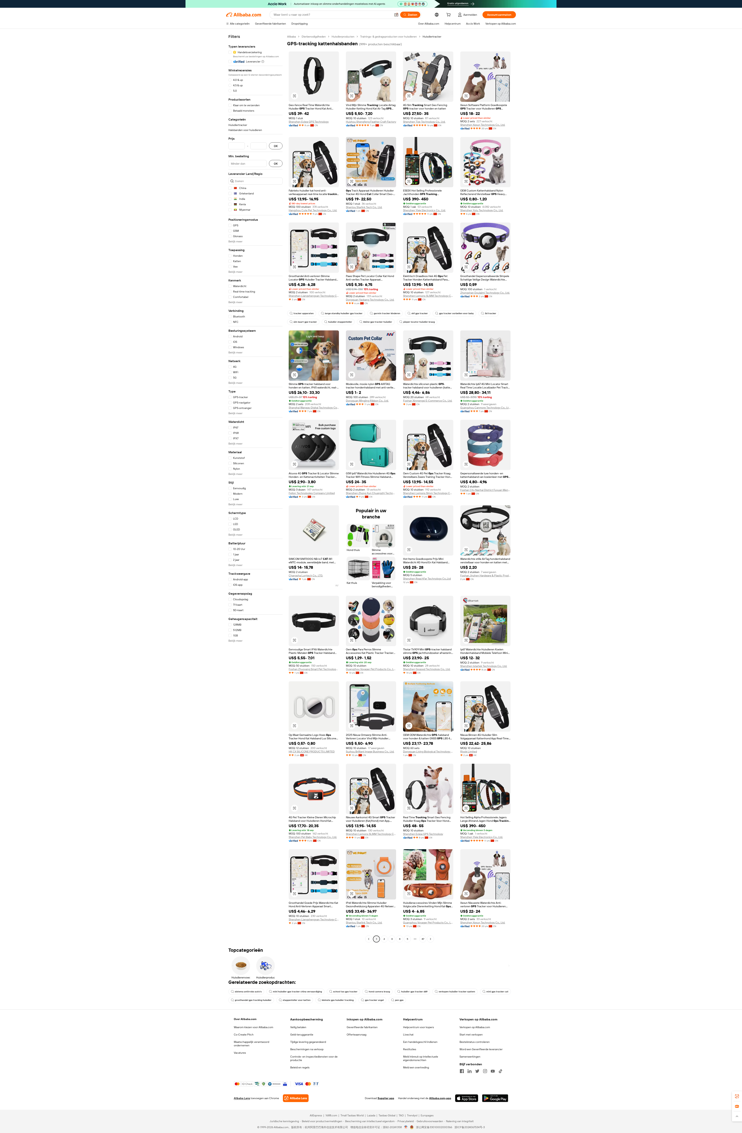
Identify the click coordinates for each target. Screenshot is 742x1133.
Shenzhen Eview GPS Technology (309, 121)
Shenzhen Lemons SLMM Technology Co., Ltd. (428, 295)
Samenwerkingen (469, 1056)
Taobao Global (387, 1115)
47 (423, 939)
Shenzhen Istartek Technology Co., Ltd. (483, 666)
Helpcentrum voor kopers (418, 1027)
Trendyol (412, 1115)
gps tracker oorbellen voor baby (456, 313)
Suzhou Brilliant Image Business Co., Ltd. (370, 751)
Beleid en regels (300, 1067)
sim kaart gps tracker (305, 322)
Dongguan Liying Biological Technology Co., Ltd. (428, 751)
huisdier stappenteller (340, 322)
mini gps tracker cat (497, 991)
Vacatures (240, 1052)
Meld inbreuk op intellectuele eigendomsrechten (420, 1058)
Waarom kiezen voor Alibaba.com (253, 1027)
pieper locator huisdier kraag (419, 322)
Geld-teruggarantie (301, 1034)
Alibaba (291, 36)
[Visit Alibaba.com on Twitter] (477, 1071)
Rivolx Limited (468, 751)
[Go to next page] (430, 938)
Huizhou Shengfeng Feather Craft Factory (371, 121)
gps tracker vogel (374, 1000)
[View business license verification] (406, 1127)
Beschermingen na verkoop (306, 1049)
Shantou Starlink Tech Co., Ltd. (364, 207)
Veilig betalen (298, 1027)
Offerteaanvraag (356, 1034)
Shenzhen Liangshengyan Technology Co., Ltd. (314, 295)
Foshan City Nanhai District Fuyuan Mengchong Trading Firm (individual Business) (485, 490)
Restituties (409, 1049)
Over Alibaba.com (245, 1019)
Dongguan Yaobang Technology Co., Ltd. (370, 299)
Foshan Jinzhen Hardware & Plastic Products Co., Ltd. (485, 575)
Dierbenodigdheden (314, 36)
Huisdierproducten (343, 36)
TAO (401, 1115)
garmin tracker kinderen (387, 313)
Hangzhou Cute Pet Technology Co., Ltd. (313, 210)
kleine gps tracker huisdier (377, 322)
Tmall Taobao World (352, 1115)
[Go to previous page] (368, 938)
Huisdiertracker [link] (432, 36)
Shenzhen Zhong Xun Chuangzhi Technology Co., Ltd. (371, 493)
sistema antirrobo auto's (248, 991)
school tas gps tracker (345, 991)
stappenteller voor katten (297, 1000)
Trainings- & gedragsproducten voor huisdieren (388, 36)
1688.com (331, 1115)
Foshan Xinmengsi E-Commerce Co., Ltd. (427, 400)
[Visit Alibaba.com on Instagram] (485, 1071)
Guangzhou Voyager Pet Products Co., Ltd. (371, 669)
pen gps (399, 1000)
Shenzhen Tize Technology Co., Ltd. (424, 121)
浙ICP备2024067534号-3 (469, 1127)
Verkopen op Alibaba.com (474, 1027)
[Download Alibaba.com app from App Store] (466, 1098)
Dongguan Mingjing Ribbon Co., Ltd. (367, 400)
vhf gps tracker (419, 313)
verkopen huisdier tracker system (457, 991)
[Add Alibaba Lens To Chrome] (296, 1098)
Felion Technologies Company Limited (312, 493)
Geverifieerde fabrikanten (362, 1027)
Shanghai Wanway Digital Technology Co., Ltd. (314, 407)
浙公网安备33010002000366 (434, 1127)
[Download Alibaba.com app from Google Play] (495, 1098)
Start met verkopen (471, 1034)
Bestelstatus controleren (474, 1041)
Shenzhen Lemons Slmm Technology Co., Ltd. (428, 493)
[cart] (449, 15)
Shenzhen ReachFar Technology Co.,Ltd (427, 578)
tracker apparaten (304, 313)
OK (276, 146)
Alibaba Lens (242, 1098)
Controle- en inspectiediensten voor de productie (314, 1058)
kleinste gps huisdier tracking (338, 1000)
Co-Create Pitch (244, 1034)
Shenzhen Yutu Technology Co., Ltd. (481, 210)
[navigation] (255, 488)
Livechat (408, 1034)
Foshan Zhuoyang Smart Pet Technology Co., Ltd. (314, 669)
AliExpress (316, 1115)
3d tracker (490, 313)
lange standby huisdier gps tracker (343, 313)
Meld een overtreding (416, 1067)
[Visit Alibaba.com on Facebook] (461, 1071)
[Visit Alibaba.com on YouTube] (492, 1071)
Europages (427, 1115)
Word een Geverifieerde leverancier (481, 1049)
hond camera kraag (379, 991)
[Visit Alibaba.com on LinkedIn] (469, 1071)
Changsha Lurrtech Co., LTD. (306, 575)
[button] (396, 14)
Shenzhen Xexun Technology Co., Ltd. (482, 124)
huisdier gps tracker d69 (414, 991)
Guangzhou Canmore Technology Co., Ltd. (485, 407)
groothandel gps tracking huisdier (253, 1000)
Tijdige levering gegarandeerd (308, 1041)
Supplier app (386, 1098)
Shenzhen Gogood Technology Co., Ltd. (426, 669)
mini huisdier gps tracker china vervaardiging (297, 991)
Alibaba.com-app (440, 1098)
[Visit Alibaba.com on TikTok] (500, 1071)
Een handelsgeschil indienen (420, 1041)
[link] (737, 1096)
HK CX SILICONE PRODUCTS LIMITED (312, 751)
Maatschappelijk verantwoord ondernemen (251, 1043)
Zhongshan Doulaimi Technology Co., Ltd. (485, 292)
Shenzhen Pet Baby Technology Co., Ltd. (313, 837)
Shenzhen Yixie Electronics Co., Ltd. (424, 210)
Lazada (371, 1115)
